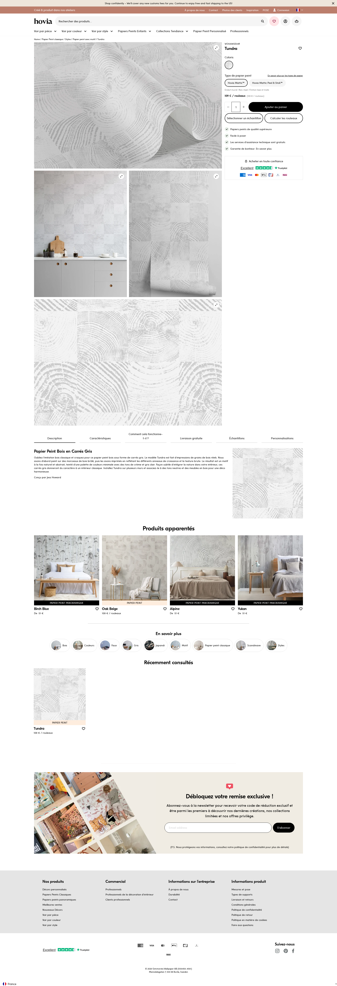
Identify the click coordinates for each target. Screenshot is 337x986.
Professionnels (113, 889)
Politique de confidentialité (247, 909)
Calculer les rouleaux (283, 118)
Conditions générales (244, 904)
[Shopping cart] (297, 21)
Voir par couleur (51, 920)
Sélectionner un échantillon (244, 118)
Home (37, 39)
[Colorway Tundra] (229, 65)
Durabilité (174, 894)
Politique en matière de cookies (249, 920)
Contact (173, 899)
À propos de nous (178, 889)
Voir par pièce (50, 914)
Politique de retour (242, 914)
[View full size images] (216, 48)
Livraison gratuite (191, 438)
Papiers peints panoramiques (59, 899)
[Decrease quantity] (228, 107)
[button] (298, 10)
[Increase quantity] (243, 107)
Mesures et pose (241, 889)
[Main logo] (44, 21)
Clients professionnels (117, 899)
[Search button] (262, 21)
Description (54, 438)
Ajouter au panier (276, 107)
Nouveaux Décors (52, 909)
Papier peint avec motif (84, 39)
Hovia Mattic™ (236, 82)
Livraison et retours (242, 899)
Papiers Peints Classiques (56, 894)
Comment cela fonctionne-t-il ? (146, 436)
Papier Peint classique (52, 39)
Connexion (283, 10)
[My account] (285, 21)
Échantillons (237, 438)
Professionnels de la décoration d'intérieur (129, 894)
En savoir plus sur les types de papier (285, 75)
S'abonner (283, 827)
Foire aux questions (242, 925)
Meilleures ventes (52, 904)
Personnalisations (282, 438)
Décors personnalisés (54, 889)
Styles (68, 39)
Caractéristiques (100, 438)
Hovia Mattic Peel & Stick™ (267, 82)
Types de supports (242, 894)
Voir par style (49, 925)
